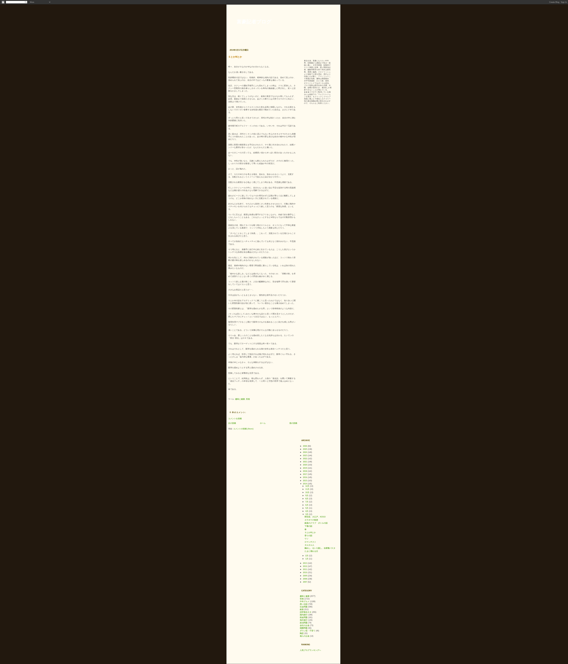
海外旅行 (304, 620)
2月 (307, 556)
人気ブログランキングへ (310, 650)
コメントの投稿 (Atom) (243, 429)
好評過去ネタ (305, 612)
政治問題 (304, 623)
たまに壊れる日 (311, 551)
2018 (305, 471)
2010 (305, 572)
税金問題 (304, 617)
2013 (305, 563)
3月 (307, 514)
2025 (305, 449)
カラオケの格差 (311, 520)
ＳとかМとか (235, 57)
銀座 (302, 609)
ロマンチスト (310, 542)
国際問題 (304, 628)
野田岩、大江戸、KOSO (315, 517)
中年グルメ (304, 601)
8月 (307, 499)
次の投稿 (232, 423)
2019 (305, 468)
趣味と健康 (240, 399)
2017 (305, 474)
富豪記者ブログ (254, 21)
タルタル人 (309, 545)
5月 (307, 508)
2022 (305, 458)
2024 (305, 452)
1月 (307, 559)
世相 (248, 399)
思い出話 (304, 604)
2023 (305, 455)
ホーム (263, 423)
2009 (305, 576)
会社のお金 (304, 625)
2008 (305, 579)
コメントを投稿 (235, 418)
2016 (305, 477)
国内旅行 (304, 615)
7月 (307, 502)
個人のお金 (304, 636)
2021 (305, 462)
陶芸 (302, 633)
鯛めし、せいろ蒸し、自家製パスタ (320, 548)
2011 (305, 569)
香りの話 (308, 535)
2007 (305, 582)
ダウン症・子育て (307, 631)
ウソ (306, 539)
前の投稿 (293, 423)
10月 (307, 492)
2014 (305, 484)
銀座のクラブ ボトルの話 (316, 523)
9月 (307, 495)
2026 (305, 446)
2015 (305, 480)
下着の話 (308, 526)
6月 (307, 505)
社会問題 (304, 607)
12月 (307, 486)
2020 (305, 465)
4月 (307, 511)
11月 (307, 489)
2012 (305, 566)
